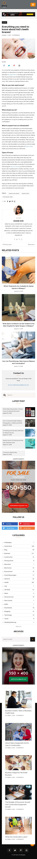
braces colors (29, 146)
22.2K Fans (27, 528)
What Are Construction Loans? (16, 837)
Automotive (19, 546)
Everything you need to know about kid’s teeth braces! (15, 29)
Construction (19, 557)
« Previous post (7, 244)
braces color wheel (14, 193)
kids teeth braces (12, 74)
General (19, 579)
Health (4, 22)
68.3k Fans (10, 528)
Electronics (19, 568)
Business (19, 553)
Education (19, 564)
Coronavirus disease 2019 (10, 452)
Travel (19, 618)
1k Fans (8, 524)
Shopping (19, 611)
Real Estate (19, 608)
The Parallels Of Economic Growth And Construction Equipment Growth (17, 804)
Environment (19, 571)
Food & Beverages (19, 575)
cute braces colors (8, 197)
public (19, 604)
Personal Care (19, 597)
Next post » (31, 244)
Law (19, 586)
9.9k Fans (26, 524)
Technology (19, 615)
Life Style (19, 589)
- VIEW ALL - (18, 626)
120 (5, 201)
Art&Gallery (19, 542)
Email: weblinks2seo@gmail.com (18, 385)
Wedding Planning (19, 622)
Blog (19, 550)
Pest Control (19, 600)
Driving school (19, 560)
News (19, 593)
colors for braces (14, 166)
